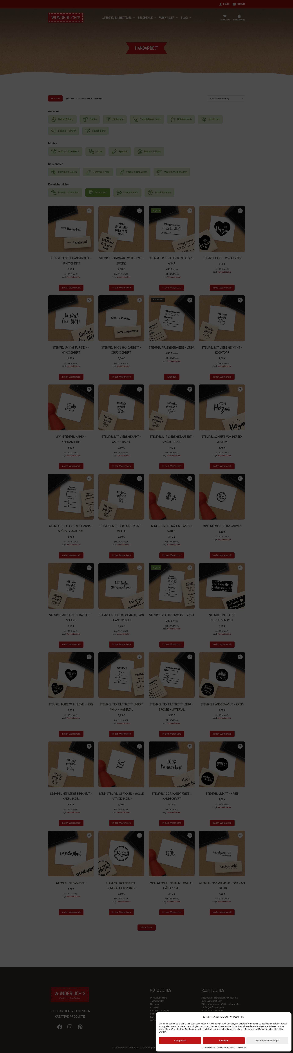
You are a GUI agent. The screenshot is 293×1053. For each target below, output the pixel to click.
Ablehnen (223, 1040)
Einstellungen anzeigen (267, 1040)
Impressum (241, 1047)
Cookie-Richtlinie (208, 1047)
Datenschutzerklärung (226, 1047)
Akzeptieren (180, 1040)
